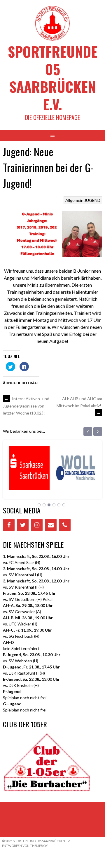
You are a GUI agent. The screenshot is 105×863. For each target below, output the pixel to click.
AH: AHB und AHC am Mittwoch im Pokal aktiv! (79, 405)
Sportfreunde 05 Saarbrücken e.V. (52, 77)
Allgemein (74, 200)
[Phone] (65, 525)
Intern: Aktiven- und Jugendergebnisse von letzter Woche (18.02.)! (26, 405)
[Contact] (51, 525)
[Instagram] (37, 525)
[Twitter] (23, 525)
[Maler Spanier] (76, 482)
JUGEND (92, 200)
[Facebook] (9, 525)
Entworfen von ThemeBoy (25, 845)
